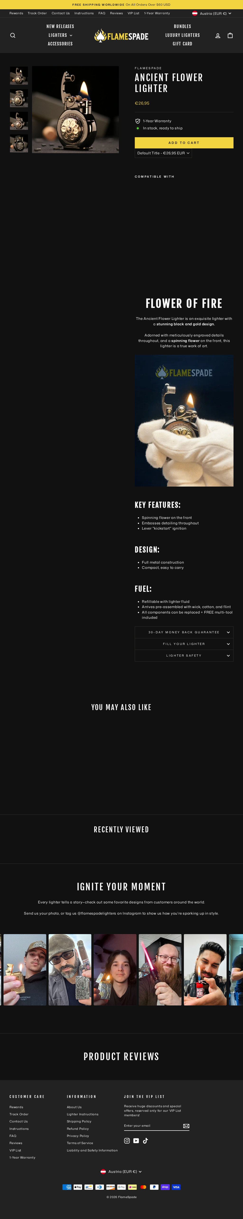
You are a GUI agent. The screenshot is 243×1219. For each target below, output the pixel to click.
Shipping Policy (79, 1121)
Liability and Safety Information (92, 1150)
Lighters (58, 35)
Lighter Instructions (82, 1114)
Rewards (16, 13)
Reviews (116, 13)
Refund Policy (78, 1128)
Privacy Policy (78, 1136)
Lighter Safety (184, 655)
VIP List (134, 13)
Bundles (182, 26)
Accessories (60, 43)
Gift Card (182, 43)
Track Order (37, 13)
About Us (74, 1107)
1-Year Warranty (157, 13)
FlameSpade (148, 68)
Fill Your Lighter (184, 644)
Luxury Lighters (182, 35)
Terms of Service (80, 1143)
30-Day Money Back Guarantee (184, 632)
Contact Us (61, 13)
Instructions (84, 13)
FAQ (101, 13)
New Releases (60, 26)
